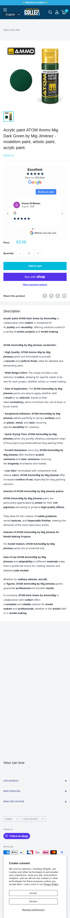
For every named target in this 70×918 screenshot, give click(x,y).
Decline (33, 901)
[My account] (57, 12)
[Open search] (50, 12)
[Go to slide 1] (32, 229)
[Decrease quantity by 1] (20, 253)
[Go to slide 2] (35, 228)
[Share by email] (64, 295)
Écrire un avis (46, 191)
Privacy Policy (51, 884)
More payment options (35, 284)
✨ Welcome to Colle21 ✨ (35, 2)
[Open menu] (5, 9)
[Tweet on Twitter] (57, 295)
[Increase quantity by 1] (38, 253)
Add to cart (35, 265)
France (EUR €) (30, 819)
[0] (64, 12)
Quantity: (8, 253)
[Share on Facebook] (44, 295)
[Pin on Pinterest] (51, 295)
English (8, 819)
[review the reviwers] (14, 213)
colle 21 (8, 155)
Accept (33, 893)
